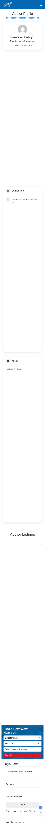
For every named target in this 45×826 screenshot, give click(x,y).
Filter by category (39, 544)
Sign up (32, 811)
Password (10, 784)
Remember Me (15, 797)
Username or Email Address (19, 772)
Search (8, 755)
